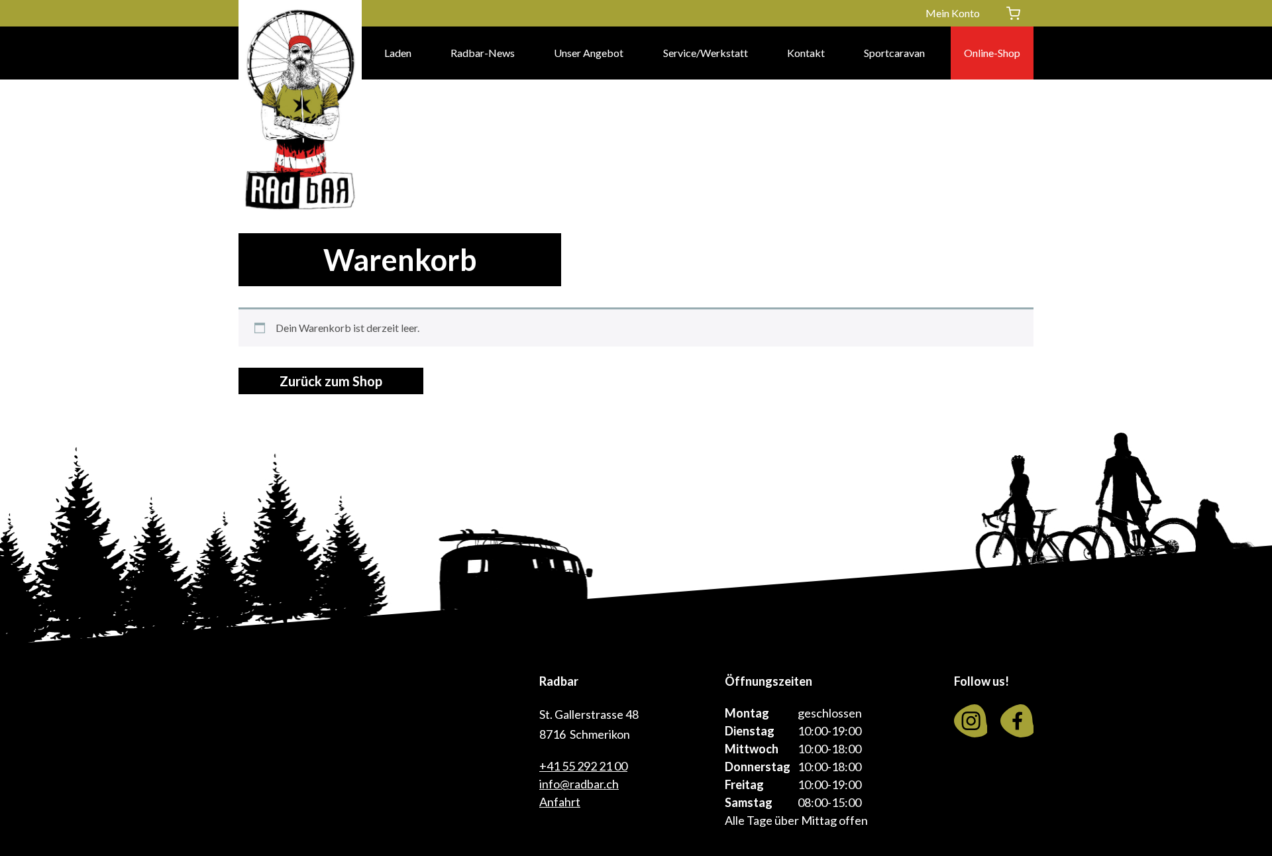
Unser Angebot (588, 52)
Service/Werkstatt (705, 52)
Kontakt (806, 52)
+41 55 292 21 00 (583, 766)
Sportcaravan (894, 52)
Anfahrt (559, 801)
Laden (397, 52)
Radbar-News (482, 52)
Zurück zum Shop (331, 381)
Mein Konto (953, 13)
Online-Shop (992, 52)
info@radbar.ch (579, 783)
